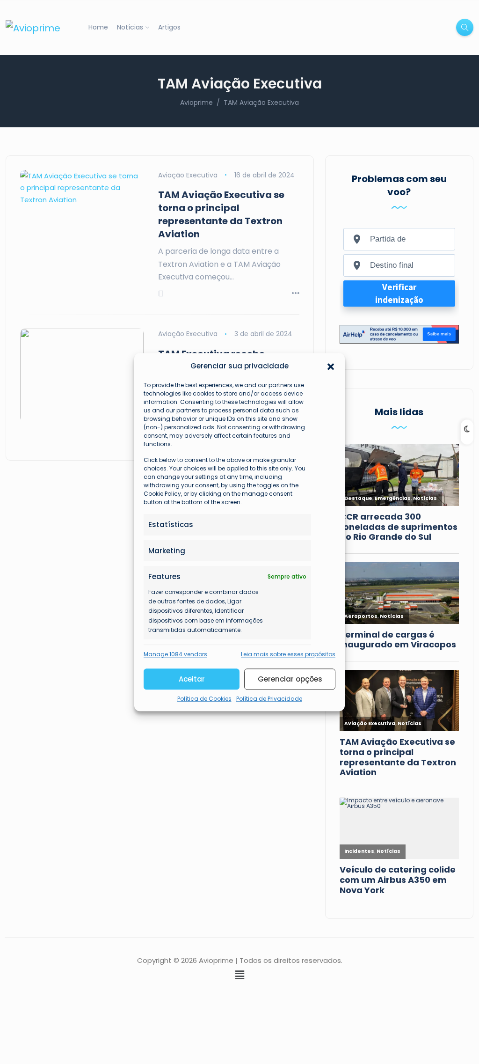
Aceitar (192, 679)
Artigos (169, 27)
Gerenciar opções (290, 679)
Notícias (130, 27)
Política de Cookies (204, 699)
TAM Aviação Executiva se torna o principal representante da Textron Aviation (221, 214)
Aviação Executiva (188, 175)
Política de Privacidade (269, 699)
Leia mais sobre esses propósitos (288, 654)
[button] (330, 366)
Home (98, 27)
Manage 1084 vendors (175, 654)
